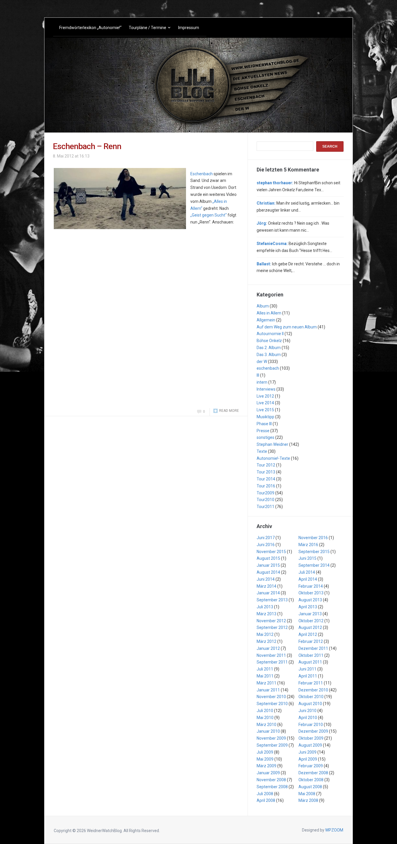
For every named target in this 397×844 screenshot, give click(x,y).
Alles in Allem (269, 313)
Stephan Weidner (272, 444)
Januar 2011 (268, 690)
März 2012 (266, 641)
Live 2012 (265, 396)
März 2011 (266, 683)
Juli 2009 (265, 752)
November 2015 (271, 551)
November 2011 (271, 655)
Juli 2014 (306, 572)
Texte (262, 451)
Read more (229, 411)
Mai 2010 (265, 717)
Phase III (264, 423)
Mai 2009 (265, 759)
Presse (263, 430)
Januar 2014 (268, 593)
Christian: (266, 203)
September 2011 (272, 662)
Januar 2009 (268, 772)
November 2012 (271, 620)
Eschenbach (201, 173)
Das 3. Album (269, 354)
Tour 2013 (266, 472)
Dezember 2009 (313, 731)
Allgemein (266, 320)
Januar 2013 (310, 613)
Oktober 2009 (310, 738)
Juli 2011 (265, 669)
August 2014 (268, 572)
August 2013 (310, 600)
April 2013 (307, 607)
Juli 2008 (265, 793)
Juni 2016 (266, 544)
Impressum (188, 27)
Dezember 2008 (313, 772)
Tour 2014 (266, 479)
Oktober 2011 (310, 655)
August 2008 (310, 786)
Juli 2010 (265, 710)
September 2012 (272, 627)
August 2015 (268, 558)
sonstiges (265, 437)
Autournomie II (270, 333)
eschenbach (268, 368)
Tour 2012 (266, 465)
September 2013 (272, 600)
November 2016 (313, 537)
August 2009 (310, 745)
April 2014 (307, 579)
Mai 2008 (306, 793)
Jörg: (262, 223)
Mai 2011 (265, 676)
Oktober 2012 (310, 620)
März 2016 (308, 544)
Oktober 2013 (310, 593)
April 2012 (307, 634)
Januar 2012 (268, 648)
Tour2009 (265, 493)
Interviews (266, 389)
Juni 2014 (266, 579)
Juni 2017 (266, 537)
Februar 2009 (310, 765)
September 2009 (272, 745)
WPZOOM (334, 830)
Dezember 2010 (313, 690)
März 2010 (266, 724)
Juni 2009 (307, 752)
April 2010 (307, 717)
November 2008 (271, 779)
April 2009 (307, 759)
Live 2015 (265, 409)
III (258, 375)
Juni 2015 (307, 558)
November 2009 (271, 738)
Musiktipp (265, 416)
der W (262, 361)
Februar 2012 (310, 641)
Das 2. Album (269, 347)
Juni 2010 (307, 710)
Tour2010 (265, 499)
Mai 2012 (265, 634)
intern (262, 382)
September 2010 (272, 703)
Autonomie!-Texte (273, 458)
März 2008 (308, 800)
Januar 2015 (268, 565)
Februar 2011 (310, 683)
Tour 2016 (266, 486)
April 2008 (266, 800)
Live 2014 (265, 402)
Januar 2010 (268, 731)
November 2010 (271, 696)
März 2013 (266, 613)
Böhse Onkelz (269, 340)
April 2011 (307, 676)
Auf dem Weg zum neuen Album (287, 327)
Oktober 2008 (310, 779)
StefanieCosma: (272, 243)
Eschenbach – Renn (87, 146)
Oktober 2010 (310, 696)
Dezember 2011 (313, 648)
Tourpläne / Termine (147, 27)
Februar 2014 (310, 586)
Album (263, 306)
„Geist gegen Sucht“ (208, 215)
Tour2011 (265, 506)
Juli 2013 (265, 607)
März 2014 (266, 586)
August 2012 (310, 627)
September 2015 (314, 551)
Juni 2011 (307, 669)
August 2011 (310, 662)
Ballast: (264, 264)
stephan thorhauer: (275, 182)
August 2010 (310, 703)
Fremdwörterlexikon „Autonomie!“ (90, 27)
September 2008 (272, 786)
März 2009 (266, 765)
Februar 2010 (310, 724)
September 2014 (314, 565)
